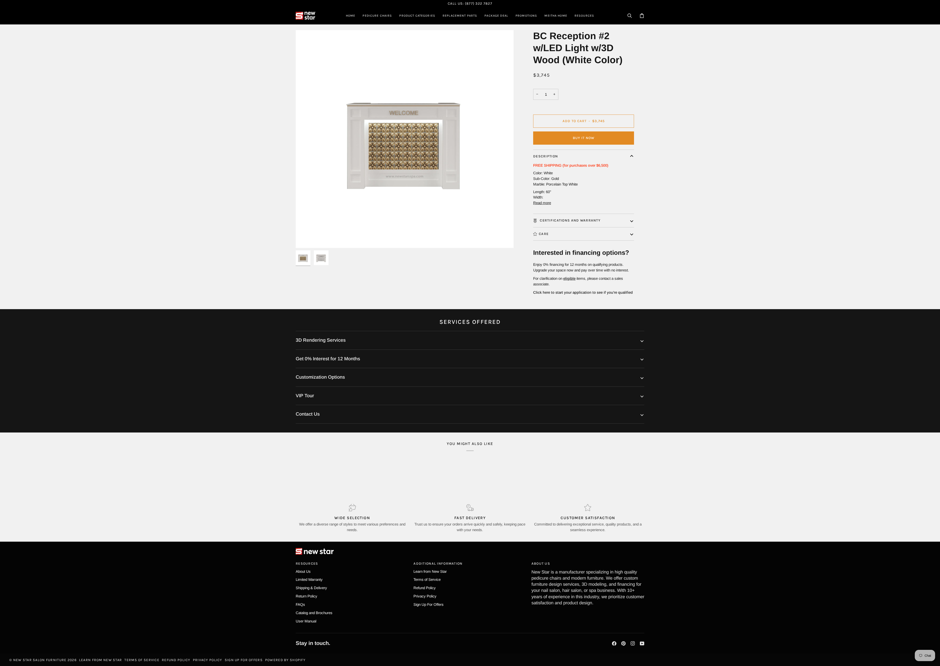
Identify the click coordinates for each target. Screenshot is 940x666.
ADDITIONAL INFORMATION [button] (437, 563)
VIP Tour (305, 395)
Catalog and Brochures (314, 613)
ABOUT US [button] (540, 563)
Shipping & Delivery (311, 588)
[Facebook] (614, 643)
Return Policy (306, 596)
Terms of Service (427, 579)
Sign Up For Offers (428, 604)
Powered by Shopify (285, 660)
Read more (542, 203)
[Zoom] (305, 238)
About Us (303, 571)
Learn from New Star (430, 571)
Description (545, 156)
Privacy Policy (424, 596)
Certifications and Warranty (569, 220)
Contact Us (308, 414)
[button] (377, 15)
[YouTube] (642, 643)
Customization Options (320, 377)
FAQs (300, 604)
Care (544, 234)
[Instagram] (633, 643)
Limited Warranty (309, 579)
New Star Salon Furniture (40, 660)
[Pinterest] (623, 643)
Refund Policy (424, 588)
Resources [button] (307, 563)
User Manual (306, 621)
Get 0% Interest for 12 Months (328, 358)
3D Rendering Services (321, 340)
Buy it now (584, 138)
